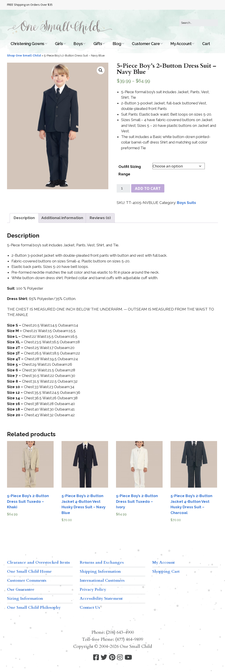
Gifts (97, 43)
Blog (117, 43)
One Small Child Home (29, 571)
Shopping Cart (166, 571)
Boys (78, 43)
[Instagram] (120, 657)
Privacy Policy (93, 589)
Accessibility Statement (101, 598)
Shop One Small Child (24, 55)
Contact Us (90, 607)
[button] (101, 70)
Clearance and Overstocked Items (38, 562)
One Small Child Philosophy (34, 607)
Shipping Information (100, 571)
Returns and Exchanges (102, 562)
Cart (206, 43)
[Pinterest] (112, 657)
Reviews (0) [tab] (100, 218)
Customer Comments (26, 580)
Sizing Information (25, 598)
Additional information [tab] (62, 218)
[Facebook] (96, 657)
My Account (181, 43)
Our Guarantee (20, 589)
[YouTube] (128, 657)
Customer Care (146, 43)
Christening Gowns (27, 43)
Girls (59, 43)
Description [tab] (24, 218)
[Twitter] (104, 657)
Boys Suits (186, 202)
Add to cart (148, 188)
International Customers (102, 580)
